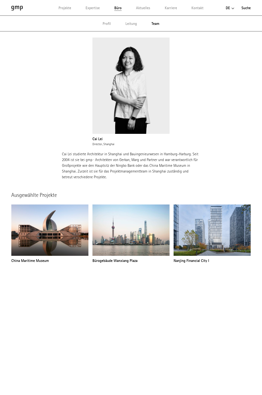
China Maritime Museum (30, 260)
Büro (118, 8)
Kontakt (197, 8)
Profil (107, 23)
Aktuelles (143, 8)
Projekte (64, 8)
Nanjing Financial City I (191, 260)
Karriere (171, 8)
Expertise (93, 8)
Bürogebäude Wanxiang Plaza (115, 260)
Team (155, 23)
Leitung (131, 23)
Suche (246, 8)
